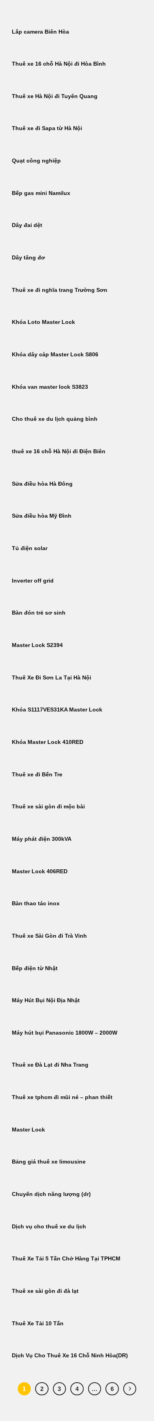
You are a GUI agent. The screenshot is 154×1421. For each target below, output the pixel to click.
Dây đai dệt (27, 225)
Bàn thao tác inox (36, 903)
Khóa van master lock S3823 (50, 387)
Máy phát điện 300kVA (41, 839)
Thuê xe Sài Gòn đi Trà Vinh (49, 936)
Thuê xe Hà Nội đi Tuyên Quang (55, 96)
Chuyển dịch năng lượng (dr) (51, 1194)
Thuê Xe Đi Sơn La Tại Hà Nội (51, 678)
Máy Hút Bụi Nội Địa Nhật (46, 1000)
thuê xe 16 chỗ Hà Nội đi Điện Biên (58, 451)
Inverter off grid (33, 581)
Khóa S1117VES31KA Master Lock (57, 710)
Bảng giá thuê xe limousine (49, 1162)
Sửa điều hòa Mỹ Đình (41, 516)
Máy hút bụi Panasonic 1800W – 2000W (64, 1033)
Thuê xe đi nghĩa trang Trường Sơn (59, 290)
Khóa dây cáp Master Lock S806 (55, 355)
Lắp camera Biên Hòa (40, 32)
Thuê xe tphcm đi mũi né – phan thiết (62, 1097)
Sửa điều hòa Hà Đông (42, 484)
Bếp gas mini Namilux (41, 193)
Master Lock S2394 (37, 645)
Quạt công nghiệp (36, 161)
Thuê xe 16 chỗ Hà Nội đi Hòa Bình (59, 64)
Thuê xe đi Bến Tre (37, 775)
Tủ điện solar (29, 548)
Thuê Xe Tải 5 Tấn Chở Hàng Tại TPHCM (66, 1259)
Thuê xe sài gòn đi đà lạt (45, 1291)
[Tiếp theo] (130, 1389)
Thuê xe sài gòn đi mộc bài (48, 807)
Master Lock (28, 1130)
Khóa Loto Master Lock (43, 322)
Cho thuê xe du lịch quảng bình (55, 419)
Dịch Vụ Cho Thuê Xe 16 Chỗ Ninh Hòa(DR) (70, 1356)
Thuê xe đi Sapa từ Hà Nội (47, 128)
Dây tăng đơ (28, 258)
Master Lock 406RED (40, 871)
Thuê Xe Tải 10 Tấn (38, 1323)
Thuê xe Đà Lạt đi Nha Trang (50, 1065)
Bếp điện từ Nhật (35, 968)
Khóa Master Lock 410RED (47, 742)
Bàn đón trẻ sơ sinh (39, 613)
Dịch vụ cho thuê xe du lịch (49, 1227)
